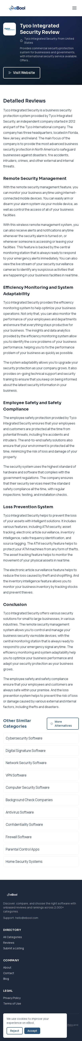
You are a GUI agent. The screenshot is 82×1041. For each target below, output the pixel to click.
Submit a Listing (13, 948)
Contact (8, 973)
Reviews (8, 942)
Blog (6, 979)
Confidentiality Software (24, 824)
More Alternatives (63, 723)
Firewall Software (19, 837)
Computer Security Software (28, 787)
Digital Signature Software (26, 750)
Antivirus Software (20, 812)
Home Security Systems (24, 861)
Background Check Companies (29, 800)
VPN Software (16, 775)
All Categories (12, 937)
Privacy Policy (11, 998)
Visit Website (24, 72)
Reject (14, 1031)
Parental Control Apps (22, 849)
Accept (32, 1031)
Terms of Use (12, 1003)
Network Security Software (26, 762)
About (7, 967)
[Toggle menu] (74, 8)
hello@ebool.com (26, 918)
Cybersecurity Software (24, 738)
